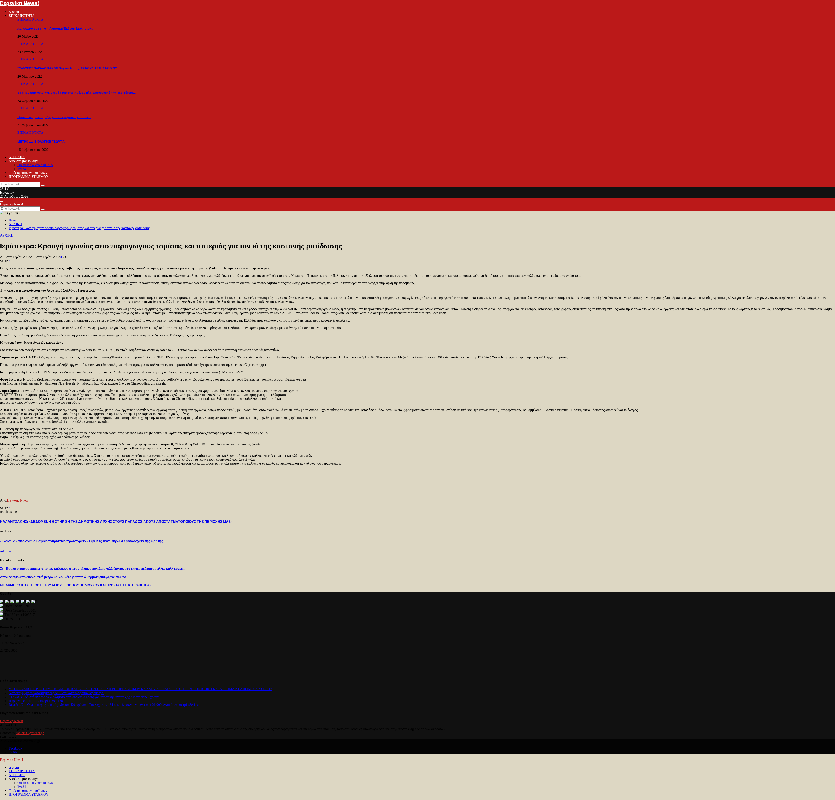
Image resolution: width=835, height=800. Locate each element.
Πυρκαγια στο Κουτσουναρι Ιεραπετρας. (37, 701)
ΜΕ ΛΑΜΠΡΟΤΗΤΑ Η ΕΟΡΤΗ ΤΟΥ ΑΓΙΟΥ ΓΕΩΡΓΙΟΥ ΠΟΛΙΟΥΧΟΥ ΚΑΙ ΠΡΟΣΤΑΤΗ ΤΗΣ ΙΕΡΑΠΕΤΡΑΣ (76, 585)
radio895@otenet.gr (30, 733)
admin (5, 551)
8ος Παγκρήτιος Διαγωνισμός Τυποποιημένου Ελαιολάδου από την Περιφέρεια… (76, 93)
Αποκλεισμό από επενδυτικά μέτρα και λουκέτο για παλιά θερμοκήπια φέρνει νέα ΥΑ (63, 577)
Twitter (13, 752)
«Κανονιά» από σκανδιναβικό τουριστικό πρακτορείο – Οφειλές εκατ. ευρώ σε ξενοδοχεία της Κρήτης (81, 541)
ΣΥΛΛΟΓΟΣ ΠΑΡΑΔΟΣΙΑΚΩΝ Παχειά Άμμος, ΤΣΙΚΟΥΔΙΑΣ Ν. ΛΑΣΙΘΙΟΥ (67, 68)
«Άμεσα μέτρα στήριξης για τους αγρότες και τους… (54, 117)
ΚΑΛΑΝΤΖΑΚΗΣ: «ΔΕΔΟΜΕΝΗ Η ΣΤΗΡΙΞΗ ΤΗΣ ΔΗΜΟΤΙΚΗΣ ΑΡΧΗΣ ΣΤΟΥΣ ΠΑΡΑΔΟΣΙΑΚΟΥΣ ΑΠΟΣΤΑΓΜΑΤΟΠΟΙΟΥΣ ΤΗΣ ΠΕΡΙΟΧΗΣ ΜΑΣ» (116, 522)
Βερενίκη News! (19, 3)
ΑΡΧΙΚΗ (6, 235)
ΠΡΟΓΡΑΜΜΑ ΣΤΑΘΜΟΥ (28, 176)
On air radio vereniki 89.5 (35, 165)
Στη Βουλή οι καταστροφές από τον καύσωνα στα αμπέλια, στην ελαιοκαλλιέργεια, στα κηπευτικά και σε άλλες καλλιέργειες (92, 569)
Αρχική (14, 11)
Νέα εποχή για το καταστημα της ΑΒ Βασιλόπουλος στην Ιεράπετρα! (56, 693)
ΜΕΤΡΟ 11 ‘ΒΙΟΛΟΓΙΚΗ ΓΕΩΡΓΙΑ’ (41, 141)
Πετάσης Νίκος (17, 500)
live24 (21, 169)
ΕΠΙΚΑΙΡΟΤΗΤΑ (22, 15)
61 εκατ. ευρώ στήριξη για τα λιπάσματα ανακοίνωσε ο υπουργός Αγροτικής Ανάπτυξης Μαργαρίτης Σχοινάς (84, 697)
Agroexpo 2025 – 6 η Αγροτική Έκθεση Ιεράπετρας (55, 28)
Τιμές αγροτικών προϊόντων (28, 173)
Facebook (15, 748)
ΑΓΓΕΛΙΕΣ (17, 157)
